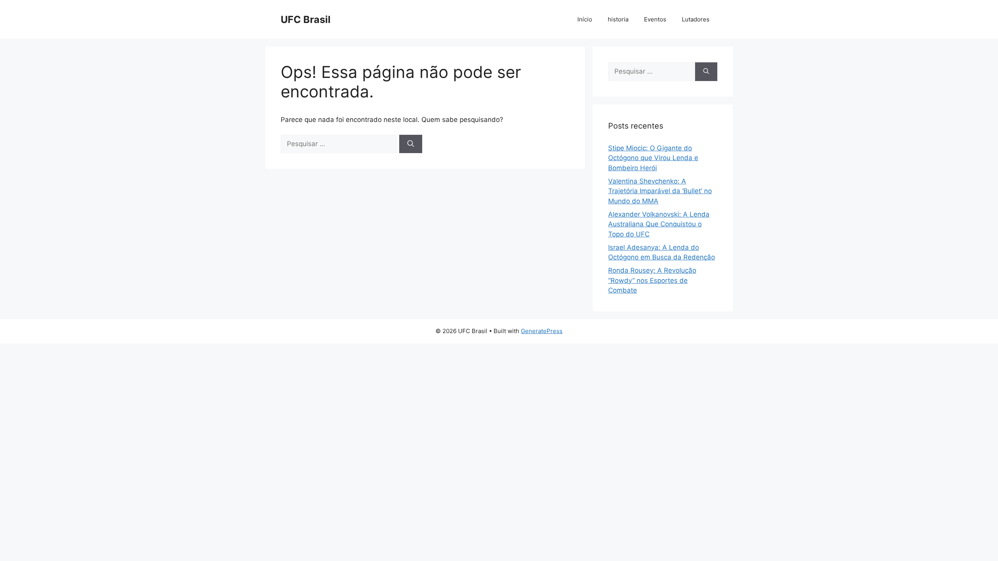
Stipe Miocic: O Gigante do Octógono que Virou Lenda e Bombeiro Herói (653, 158)
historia (618, 19)
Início (584, 19)
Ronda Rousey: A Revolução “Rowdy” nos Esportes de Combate (652, 280)
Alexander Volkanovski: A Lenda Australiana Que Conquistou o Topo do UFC (659, 224)
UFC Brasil (306, 19)
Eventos (655, 19)
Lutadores (696, 19)
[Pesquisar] (410, 144)
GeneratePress (542, 331)
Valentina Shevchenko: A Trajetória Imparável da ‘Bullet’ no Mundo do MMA (660, 191)
